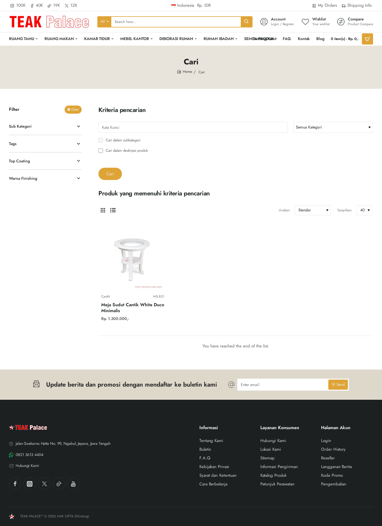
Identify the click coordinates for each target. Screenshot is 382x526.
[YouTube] (73, 484)
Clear (75, 109)
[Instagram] (29, 484)
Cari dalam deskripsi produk (126, 150)
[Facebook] (15, 484)
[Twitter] (44, 484)
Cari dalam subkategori (122, 140)
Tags (12, 143)
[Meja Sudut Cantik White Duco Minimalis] (132, 258)
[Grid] (102, 210)
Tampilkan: (344, 210)
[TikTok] (59, 484)
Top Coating (19, 161)
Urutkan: (285, 210)
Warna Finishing (23, 178)
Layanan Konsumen (279, 428)
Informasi (208, 428)
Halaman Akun (335, 428)
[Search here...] (246, 22)
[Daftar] (113, 210)
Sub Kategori (20, 126)
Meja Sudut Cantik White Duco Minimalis (132, 308)
